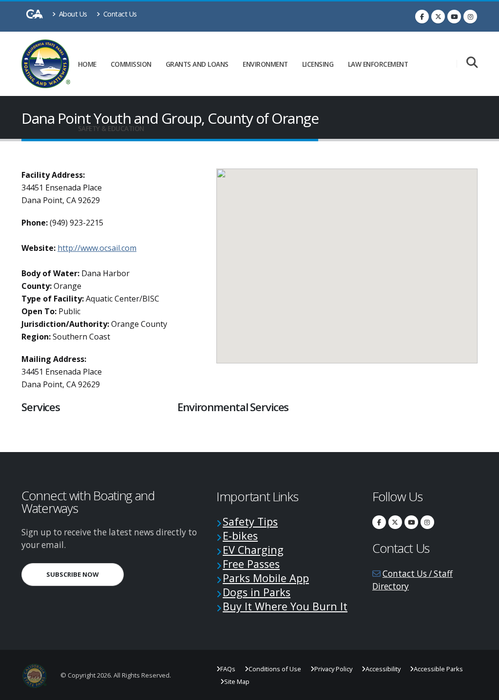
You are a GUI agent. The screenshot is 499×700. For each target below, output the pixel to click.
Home (87, 64)
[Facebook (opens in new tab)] (422, 16)
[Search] (472, 63)
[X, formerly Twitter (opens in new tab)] (438, 16)
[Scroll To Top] (482, 689)
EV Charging (253, 550)
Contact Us (119, 14)
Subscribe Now (85, 574)
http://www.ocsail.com (97, 248)
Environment (265, 64)
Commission (131, 64)
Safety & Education (111, 128)
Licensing (318, 64)
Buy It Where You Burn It (285, 606)
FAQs (227, 668)
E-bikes (240, 536)
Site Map (237, 681)
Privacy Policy (333, 668)
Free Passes (251, 564)
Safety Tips (250, 521)
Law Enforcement (378, 64)
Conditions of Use (275, 668)
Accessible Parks (438, 668)
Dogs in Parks (256, 592)
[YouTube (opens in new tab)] (454, 16)
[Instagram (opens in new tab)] (470, 16)
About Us (72, 14)
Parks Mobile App (266, 578)
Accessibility (383, 668)
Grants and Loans (197, 64)
